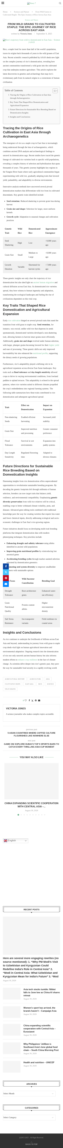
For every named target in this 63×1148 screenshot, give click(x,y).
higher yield (54, 345)
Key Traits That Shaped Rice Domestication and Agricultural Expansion (29, 103)
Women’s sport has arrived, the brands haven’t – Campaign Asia (39, 1009)
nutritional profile (40, 353)
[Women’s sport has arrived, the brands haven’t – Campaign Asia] (12, 1012)
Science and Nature (21, 12)
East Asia (29, 684)
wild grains (10, 689)
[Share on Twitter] (6, 572)
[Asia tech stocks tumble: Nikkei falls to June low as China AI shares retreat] (12, 993)
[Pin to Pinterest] (6, 578)
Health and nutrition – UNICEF (38, 1062)
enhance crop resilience (27, 660)
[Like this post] (26, 700)
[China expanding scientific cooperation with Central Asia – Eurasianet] (31, 781)
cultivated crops (12, 684)
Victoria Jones (26, 34)
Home (5, 12)
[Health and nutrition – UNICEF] (12, 1067)
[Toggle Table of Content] (53, 90)
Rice (40, 684)
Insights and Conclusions (20, 117)
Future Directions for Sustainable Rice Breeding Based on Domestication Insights (33, 111)
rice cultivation (14, 320)
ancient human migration (43, 282)
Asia (48, 679)
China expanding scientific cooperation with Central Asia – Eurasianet (39, 1028)
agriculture (35, 679)
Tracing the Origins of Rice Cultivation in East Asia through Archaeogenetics (30, 96)
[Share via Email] (6, 584)
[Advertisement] (25, 878)
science (50, 684)
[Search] (60, 3)
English (11, 840)
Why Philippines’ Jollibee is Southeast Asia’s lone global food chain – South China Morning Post (41, 1047)
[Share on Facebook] (6, 566)
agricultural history (15, 679)
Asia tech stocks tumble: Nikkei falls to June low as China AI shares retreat (41, 992)
